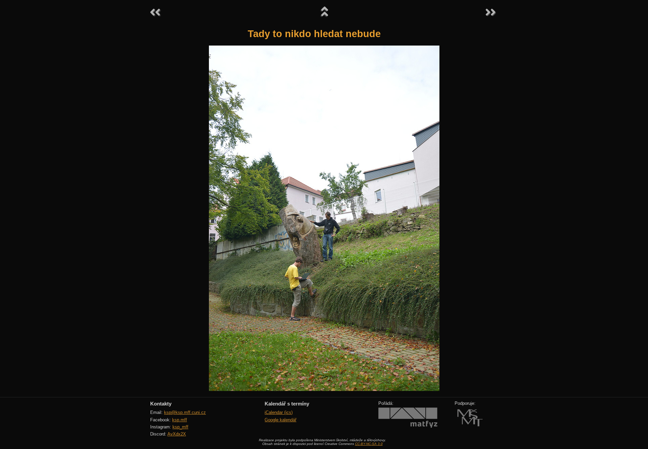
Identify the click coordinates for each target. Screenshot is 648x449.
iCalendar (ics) (279, 412)
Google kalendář (280, 419)
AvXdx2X (176, 434)
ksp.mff (179, 419)
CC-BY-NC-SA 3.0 (369, 444)
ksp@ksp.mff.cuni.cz (185, 412)
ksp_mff (180, 426)
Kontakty (160, 403)
